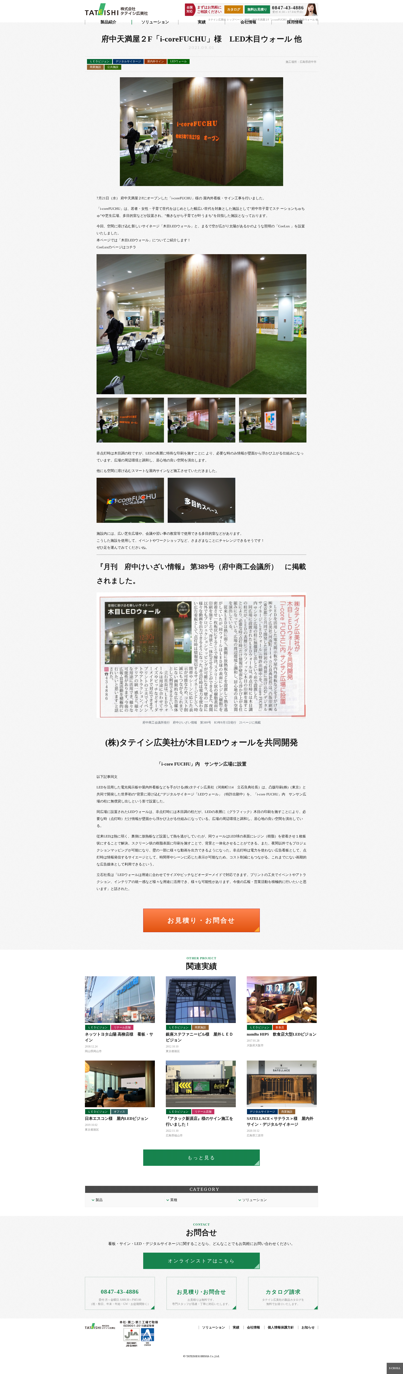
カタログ (233, 9)
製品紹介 (108, 22)
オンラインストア (201, 1260)
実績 (202, 22)
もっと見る (201, 1157)
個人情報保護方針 (281, 1327)
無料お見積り (257, 9)
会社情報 (248, 22)
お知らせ (308, 1327)
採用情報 (295, 22)
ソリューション (155, 22)
